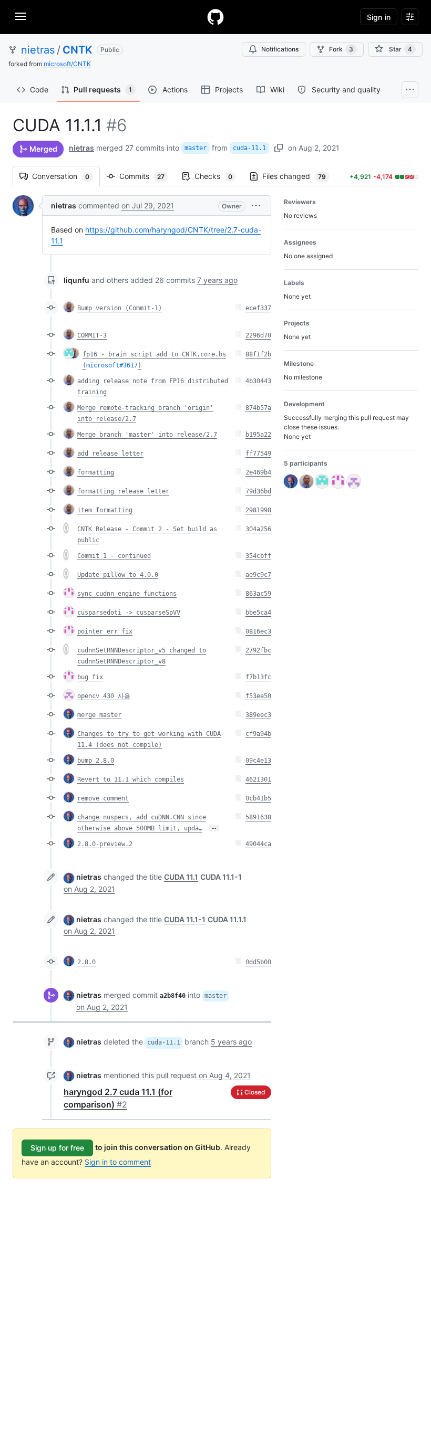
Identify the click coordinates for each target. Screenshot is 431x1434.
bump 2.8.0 (95, 760)
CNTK (78, 50)
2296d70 (258, 335)
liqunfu (76, 280)
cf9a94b (258, 733)
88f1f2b (258, 354)
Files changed (299, 176)
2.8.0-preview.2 (104, 844)
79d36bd (258, 491)
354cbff (258, 556)
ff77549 (258, 453)
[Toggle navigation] (20, 16)
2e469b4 (258, 472)
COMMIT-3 (92, 335)
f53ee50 (258, 696)
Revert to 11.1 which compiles (130, 779)
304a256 (258, 529)
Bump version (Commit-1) (119, 308)
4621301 (258, 779)
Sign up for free (57, 1147)
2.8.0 (86, 962)
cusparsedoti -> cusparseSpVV (128, 612)
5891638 (258, 817)
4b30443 (258, 381)
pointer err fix (104, 631)
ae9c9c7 (258, 574)
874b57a (258, 408)
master (195, 148)
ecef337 (258, 308)
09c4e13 (258, 760)
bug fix (90, 677)
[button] (256, 205)
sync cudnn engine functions (127, 593)
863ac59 (258, 593)
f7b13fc (258, 677)
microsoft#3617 (112, 365)
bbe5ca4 (258, 612)
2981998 (258, 510)
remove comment (103, 798)
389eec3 (258, 715)
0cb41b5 (258, 798)
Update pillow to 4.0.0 (117, 574)
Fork (341, 49)
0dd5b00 (258, 962)
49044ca (258, 844)
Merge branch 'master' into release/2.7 (147, 434)
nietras (38, 50)
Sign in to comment (118, 1161)
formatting (95, 472)
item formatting (104, 510)
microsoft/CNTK (67, 64)
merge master (99, 715)
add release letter (110, 453)
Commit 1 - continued (114, 556)
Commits (147, 176)
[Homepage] (215, 16)
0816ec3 (258, 631)
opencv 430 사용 (103, 696)
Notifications (280, 49)
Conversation (66, 176)
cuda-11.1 (249, 148)
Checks (218, 176)
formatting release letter (123, 491)
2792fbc (258, 650)
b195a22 (258, 434)
